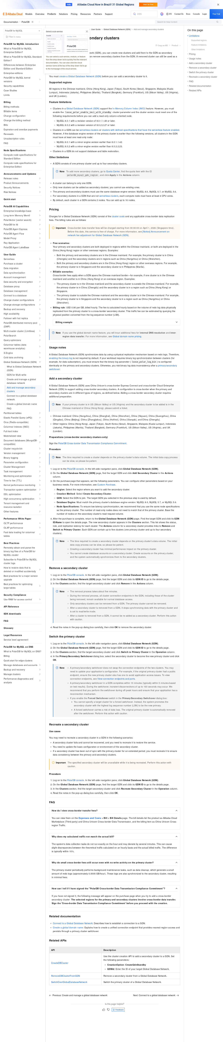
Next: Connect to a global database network (154, 995)
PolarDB (25, 21)
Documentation (11, 21)
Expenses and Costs (90, 817)
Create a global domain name (68, 927)
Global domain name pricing (127, 336)
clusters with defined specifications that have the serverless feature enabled (140, 129)
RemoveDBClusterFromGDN (65, 975)
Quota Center (113, 171)
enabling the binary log (60, 358)
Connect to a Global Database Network (73, 923)
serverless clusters (89, 129)
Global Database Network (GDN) (117, 29)
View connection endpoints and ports (116, 678)
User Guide (96, 29)
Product (175, 45)
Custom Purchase (106, 484)
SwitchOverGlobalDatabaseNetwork (69, 982)
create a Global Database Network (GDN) (80, 76)
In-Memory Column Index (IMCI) (128, 108)
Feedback (119, 1009)
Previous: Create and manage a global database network (79, 995)
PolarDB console (75, 468)
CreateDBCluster (59, 962)
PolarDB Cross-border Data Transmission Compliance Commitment (92, 443)
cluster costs (118, 216)
